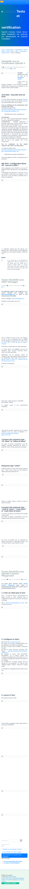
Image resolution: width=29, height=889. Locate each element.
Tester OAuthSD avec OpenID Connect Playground (12, 855)
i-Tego (2, 49)
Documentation (9, 49)
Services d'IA (4, 878)
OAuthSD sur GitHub (10, 883)
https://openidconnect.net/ (14, 642)
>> (21, 840)
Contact (3, 879)
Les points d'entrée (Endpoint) (12, 863)
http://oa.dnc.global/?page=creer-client (15, 602)
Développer (23, 51)
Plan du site (11, 878)
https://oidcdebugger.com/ (8, 294)
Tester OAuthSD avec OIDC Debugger (12, 852)
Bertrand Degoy (12, 876)
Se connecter (9, 879)
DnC (15, 68)
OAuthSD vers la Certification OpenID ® (12, 849)
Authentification (18, 49)
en (2, 846)
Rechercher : (4, 840)
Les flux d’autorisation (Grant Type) (13, 861)
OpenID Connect (5, 52)
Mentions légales (19, 878)
